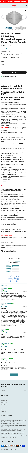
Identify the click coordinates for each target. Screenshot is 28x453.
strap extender (13, 224)
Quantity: (3, 64)
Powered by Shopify (13, 449)
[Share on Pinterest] (10, 242)
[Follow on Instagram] (9, 441)
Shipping (5, 45)
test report (21, 143)
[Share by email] (12, 242)
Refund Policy (4, 402)
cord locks (6, 224)
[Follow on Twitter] (5, 441)
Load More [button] (14, 374)
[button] (4, 48)
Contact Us (3, 411)
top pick (6, 86)
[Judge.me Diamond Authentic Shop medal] (10, 278)
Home (2, 397)
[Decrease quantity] (3, 67)
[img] (4, 291)
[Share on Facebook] (5, 242)
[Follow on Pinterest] (12, 441)
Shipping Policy (4, 400)
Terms (2, 407)
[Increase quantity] (8, 67)
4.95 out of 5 (17, 261)
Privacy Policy (4, 404)
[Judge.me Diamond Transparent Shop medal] (16, 278)
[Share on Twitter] (8, 242)
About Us (3, 409)
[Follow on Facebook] (2, 441)
